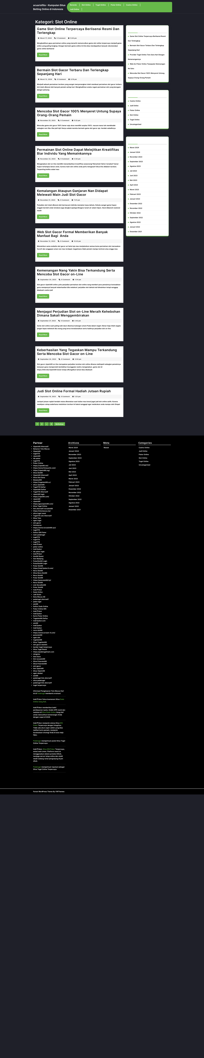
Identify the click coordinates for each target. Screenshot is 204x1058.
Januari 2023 (135, 199)
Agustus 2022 (135, 222)
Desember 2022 (136, 204)
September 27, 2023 (48, 321)
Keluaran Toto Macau (41, 449)
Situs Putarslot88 (40, 661)
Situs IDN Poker (49, 749)
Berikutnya (59, 424)
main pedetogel (39, 535)
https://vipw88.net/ (40, 466)
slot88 (35, 604)
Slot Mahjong (38, 559)
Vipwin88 (37, 451)
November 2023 (136, 157)
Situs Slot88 (38, 473)
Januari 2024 (135, 152)
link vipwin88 (38, 668)
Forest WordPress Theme (43, 792)
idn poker (36, 458)
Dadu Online (38, 592)
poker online (38, 547)
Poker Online (116, 5)
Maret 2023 (134, 190)
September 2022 (136, 218)
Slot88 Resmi (38, 556)
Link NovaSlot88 (39, 585)
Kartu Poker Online (40, 616)
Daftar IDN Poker (39, 532)
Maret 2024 (134, 148)
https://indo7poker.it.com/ (43, 568)
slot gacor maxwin (40, 645)
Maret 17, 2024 (46, 38)
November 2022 (136, 208)
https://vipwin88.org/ (41, 470)
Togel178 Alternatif (40, 492)
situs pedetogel (39, 680)
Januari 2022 (135, 227)
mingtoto (36, 654)
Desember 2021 (136, 232)
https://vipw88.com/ (41, 497)
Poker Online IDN (39, 609)
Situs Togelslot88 (40, 642)
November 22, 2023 (48, 159)
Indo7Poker (37, 544)
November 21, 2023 (47, 200)
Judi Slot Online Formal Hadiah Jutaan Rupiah (74, 391)
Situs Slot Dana (39, 477)
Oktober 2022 (135, 213)
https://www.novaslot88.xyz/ (44, 528)
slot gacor (37, 523)
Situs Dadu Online (49, 712)
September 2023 (136, 162)
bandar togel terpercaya (42, 647)
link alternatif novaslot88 (43, 509)
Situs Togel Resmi (40, 649)
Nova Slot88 (38, 571)
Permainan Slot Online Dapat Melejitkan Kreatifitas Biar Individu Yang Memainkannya (78, 151)
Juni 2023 (133, 176)
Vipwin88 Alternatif (40, 447)
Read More (44, 55)
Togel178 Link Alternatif (42, 516)
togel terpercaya (39, 685)
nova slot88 (37, 630)
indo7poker (37, 549)
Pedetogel (41, 693)
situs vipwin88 (39, 485)
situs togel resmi (39, 513)
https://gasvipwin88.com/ (43, 504)
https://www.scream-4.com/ (44, 633)
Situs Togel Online (40, 506)
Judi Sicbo (37, 595)
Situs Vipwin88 (39, 671)
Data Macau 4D (39, 597)
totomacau (37, 525)
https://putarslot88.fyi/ (42, 580)
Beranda (73, 5)
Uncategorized (135, 124)
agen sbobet (38, 673)
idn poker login (39, 552)
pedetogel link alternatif (42, 678)
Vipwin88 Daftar (39, 489)
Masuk (106, 448)
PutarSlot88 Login (40, 561)
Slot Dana (37, 657)
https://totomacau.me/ (42, 511)
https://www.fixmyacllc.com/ (44, 468)
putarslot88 (37, 635)
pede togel (37, 602)
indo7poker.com (39, 621)
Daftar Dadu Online (40, 606)
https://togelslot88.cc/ (42, 482)
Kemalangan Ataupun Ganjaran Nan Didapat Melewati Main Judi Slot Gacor (72, 192)
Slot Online (86, 5)
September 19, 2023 (48, 396)
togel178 (36, 454)
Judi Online (74, 9)
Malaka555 (37, 480)
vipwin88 (36, 456)
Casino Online (131, 5)
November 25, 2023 (48, 120)
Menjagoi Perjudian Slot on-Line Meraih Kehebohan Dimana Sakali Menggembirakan (78, 313)
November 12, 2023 (47, 241)
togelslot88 (37, 640)
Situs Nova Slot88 (40, 573)
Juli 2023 (133, 171)
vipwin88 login (39, 494)
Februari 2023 (135, 194)
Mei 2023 (133, 180)
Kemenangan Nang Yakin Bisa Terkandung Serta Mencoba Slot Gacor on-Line (76, 272)
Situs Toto (37, 518)
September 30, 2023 (48, 279)
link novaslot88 (39, 659)
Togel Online (101, 5)
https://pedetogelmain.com (43, 652)
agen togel (37, 520)
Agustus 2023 (135, 166)
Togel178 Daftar (39, 487)
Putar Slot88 (38, 566)
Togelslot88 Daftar (40, 618)
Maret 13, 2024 (46, 79)
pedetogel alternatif (41, 599)
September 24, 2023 (48, 359)
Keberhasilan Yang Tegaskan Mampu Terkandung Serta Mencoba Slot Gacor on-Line (77, 352)
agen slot (36, 637)
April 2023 (134, 185)
